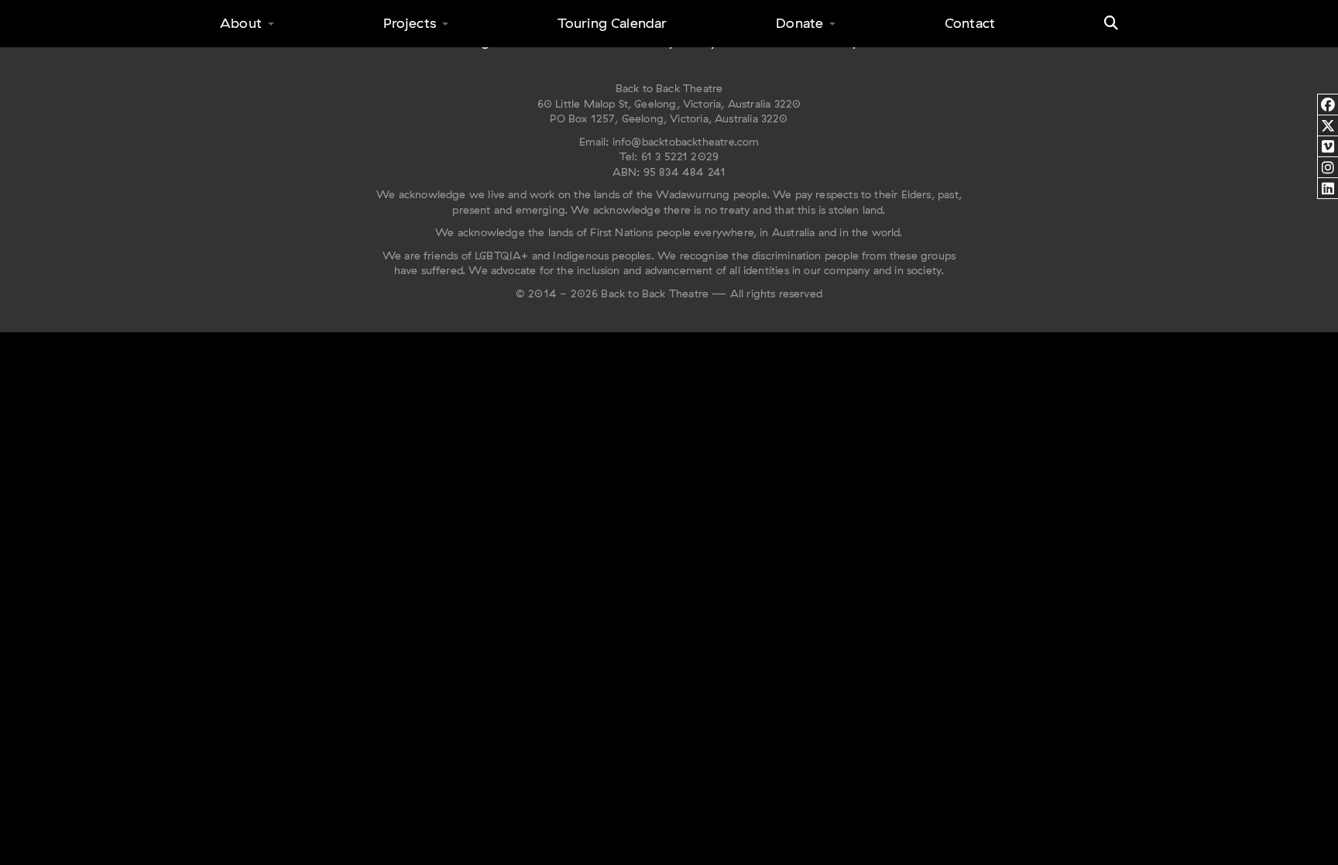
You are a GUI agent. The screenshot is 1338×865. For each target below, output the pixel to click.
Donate (799, 23)
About (241, 23)
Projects (409, 23)
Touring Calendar (612, 23)
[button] (1111, 23)
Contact (970, 23)
